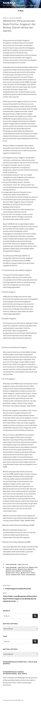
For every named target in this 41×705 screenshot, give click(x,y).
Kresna (19, 18)
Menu (21, 11)
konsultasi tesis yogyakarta (23, 574)
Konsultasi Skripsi (26, 569)
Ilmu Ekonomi (11, 564)
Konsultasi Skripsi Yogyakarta (19, 571)
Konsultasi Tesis (13, 573)
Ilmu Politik (23, 564)
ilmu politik (23, 567)
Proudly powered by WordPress (13, 700)
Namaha (9, 2)
